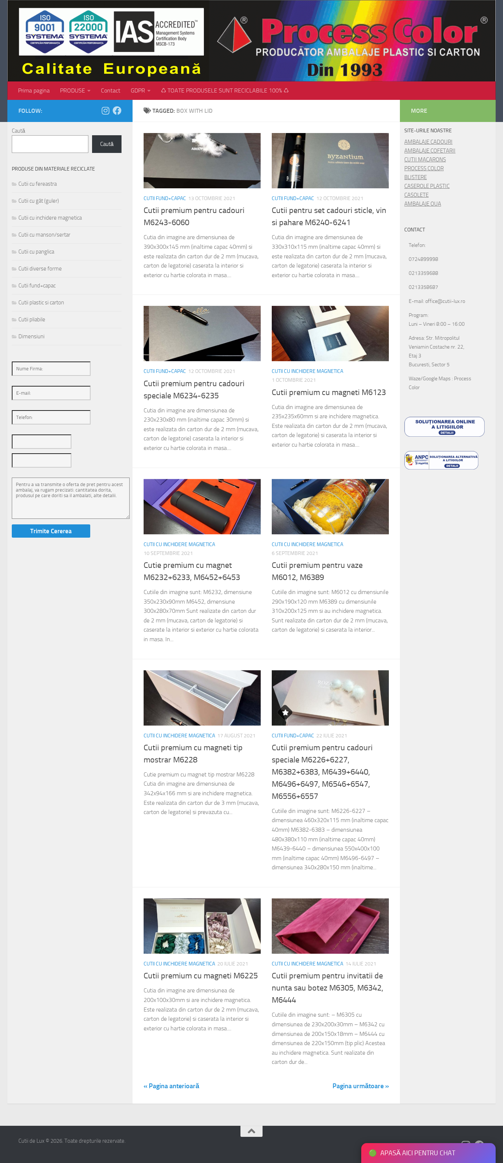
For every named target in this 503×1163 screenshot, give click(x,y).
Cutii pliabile (31, 319)
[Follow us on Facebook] (117, 110)
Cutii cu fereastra (37, 184)
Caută (18, 131)
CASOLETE (416, 195)
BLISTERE (415, 177)
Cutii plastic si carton (41, 302)
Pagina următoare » (361, 1086)
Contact (110, 90)
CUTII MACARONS (425, 159)
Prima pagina (34, 90)
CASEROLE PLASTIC (427, 186)
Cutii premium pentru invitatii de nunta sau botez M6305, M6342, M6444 (327, 988)
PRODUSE (72, 90)
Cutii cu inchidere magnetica (307, 371)
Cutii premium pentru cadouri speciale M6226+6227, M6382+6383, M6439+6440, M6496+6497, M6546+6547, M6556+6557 (322, 772)
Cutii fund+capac (165, 198)
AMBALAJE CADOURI (428, 142)
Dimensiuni (31, 336)
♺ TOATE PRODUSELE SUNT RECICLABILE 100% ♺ (225, 90)
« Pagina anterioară (171, 1086)
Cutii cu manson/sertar (44, 234)
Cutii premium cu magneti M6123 (329, 392)
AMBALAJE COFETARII (429, 150)
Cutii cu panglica (36, 251)
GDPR (138, 90)
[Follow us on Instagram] (105, 110)
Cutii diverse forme (40, 268)
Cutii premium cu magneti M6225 (201, 976)
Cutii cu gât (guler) (38, 201)
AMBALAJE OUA (422, 203)
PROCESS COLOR (424, 168)
